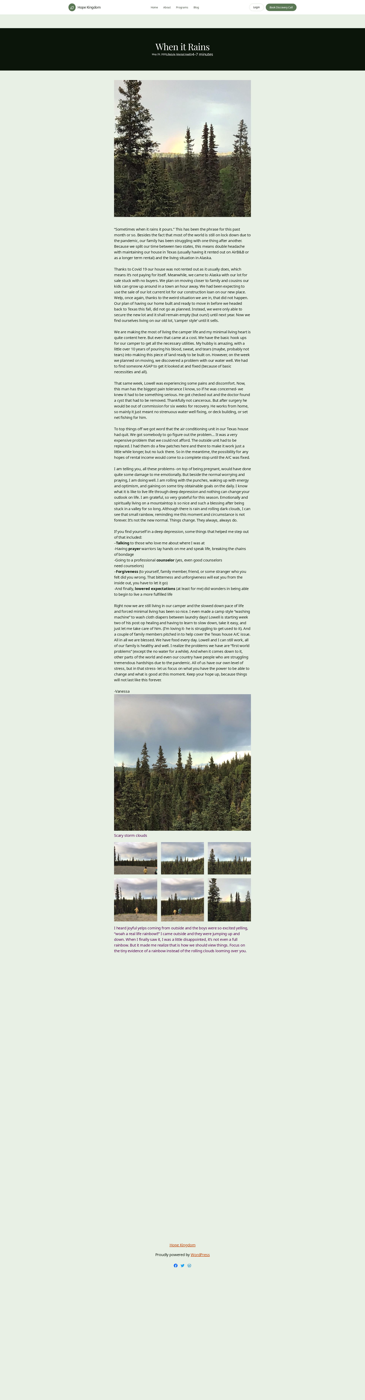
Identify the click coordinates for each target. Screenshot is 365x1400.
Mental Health (184, 54)
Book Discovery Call (281, 7)
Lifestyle (170, 54)
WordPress (200, 1254)
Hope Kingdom (89, 7)
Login (256, 7)
